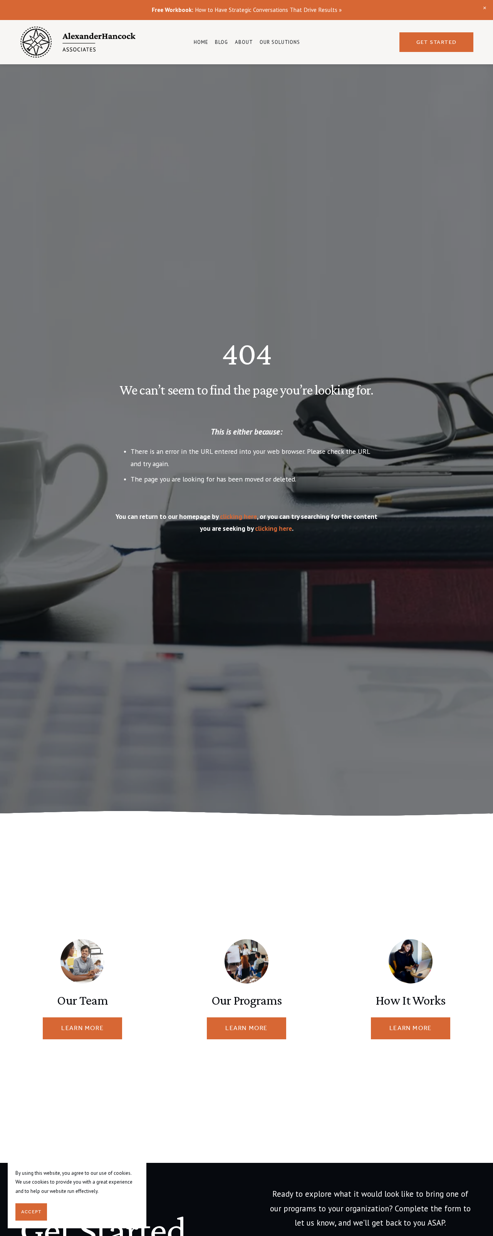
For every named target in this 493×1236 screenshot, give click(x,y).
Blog (221, 42)
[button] (484, 8)
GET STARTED (436, 42)
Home (201, 42)
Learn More (82, 1028)
